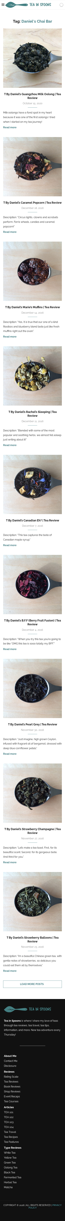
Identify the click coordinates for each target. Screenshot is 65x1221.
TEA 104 (9, 1127)
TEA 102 (8, 1117)
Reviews (9, 1071)
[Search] (56, 4)
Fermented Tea (12, 1177)
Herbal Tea (10, 1182)
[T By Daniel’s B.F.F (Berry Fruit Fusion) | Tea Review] (32, 584)
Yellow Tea (10, 1157)
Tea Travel (10, 1132)
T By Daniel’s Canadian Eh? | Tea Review (32, 520)
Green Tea (10, 1162)
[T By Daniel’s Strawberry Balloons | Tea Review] (32, 901)
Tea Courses (11, 1101)
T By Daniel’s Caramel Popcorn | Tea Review (32, 202)
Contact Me (10, 1061)
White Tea (9, 1153)
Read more (10, 127)
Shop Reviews (12, 1091)
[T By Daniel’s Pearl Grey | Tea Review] (32, 688)
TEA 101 (8, 1112)
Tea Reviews (11, 1081)
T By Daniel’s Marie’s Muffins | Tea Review (32, 307)
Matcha (8, 1187)
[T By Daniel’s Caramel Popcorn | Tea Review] (32, 166)
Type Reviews (12, 1147)
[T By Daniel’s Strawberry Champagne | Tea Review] (32, 793)
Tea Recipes (11, 1137)
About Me (10, 1056)
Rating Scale (11, 1077)
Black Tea (9, 1172)
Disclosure (10, 1066)
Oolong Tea (10, 1167)
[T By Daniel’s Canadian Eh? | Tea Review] (32, 484)
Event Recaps (12, 1096)
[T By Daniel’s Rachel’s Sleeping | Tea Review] (32, 376)
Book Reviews (12, 1086)
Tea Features (11, 1142)
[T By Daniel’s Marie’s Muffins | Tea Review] (32, 271)
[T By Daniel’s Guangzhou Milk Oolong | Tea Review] (32, 58)
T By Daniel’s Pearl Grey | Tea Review (32, 724)
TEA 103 (9, 1122)
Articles (9, 1107)
